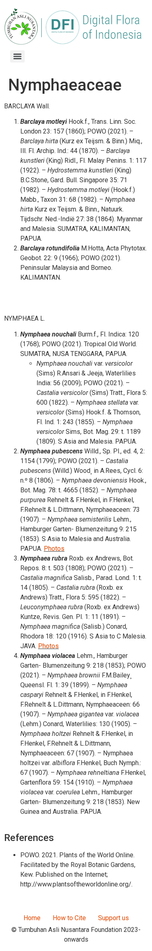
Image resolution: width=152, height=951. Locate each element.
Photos (54, 548)
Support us (113, 918)
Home (32, 918)
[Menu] (17, 56)
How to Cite (69, 918)
